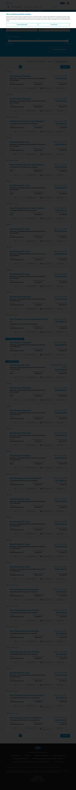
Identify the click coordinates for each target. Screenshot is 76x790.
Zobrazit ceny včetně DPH (36, 62)
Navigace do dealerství (41, 755)
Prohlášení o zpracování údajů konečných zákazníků (47, 758)
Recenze (27, 755)
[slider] (9, 41)
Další (65, 67)
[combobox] (21, 29)
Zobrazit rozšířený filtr (14, 37)
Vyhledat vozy (59, 49)
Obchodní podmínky (59, 755)
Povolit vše (54, 24)
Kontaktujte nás (15, 755)
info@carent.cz (40, 781)
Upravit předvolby (22, 24)
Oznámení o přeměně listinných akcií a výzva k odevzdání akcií (30, 762)
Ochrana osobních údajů (20, 758)
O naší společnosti (59, 762)
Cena (38, 38)
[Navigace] (68, 3)
